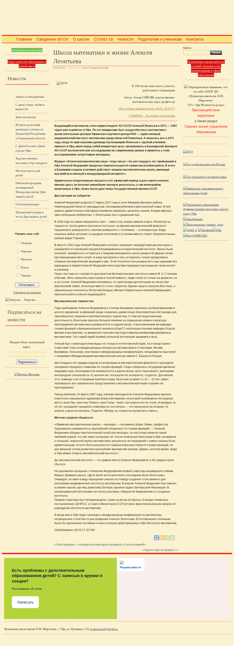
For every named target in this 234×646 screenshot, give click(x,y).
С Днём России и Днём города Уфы (30, 148)
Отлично (26, 243)
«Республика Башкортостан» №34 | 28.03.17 (146, 108)
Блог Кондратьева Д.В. (96, 67)
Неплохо (26, 259)
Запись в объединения (30, 97)
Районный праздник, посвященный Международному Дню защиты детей (31, 189)
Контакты (195, 39)
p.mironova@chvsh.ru (104, 629)
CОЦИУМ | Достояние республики (152, 115)
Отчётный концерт (28, 204)
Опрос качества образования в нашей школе (27, 64)
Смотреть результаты (27, 292)
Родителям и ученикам (159, 39)
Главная (24, 39)
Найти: (187, 48)
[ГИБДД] (190, 230)
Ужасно (26, 275)
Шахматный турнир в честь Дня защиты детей (31, 214)
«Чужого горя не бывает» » (160, 550)
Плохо (25, 267)
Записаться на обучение (27, 50)
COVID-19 (103, 39)
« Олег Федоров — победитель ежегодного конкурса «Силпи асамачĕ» (100, 544)
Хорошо (26, 251)
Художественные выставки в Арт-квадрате (32, 160)
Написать (25, 602)
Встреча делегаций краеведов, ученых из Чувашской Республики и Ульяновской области (30, 131)
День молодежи (26, 117)
